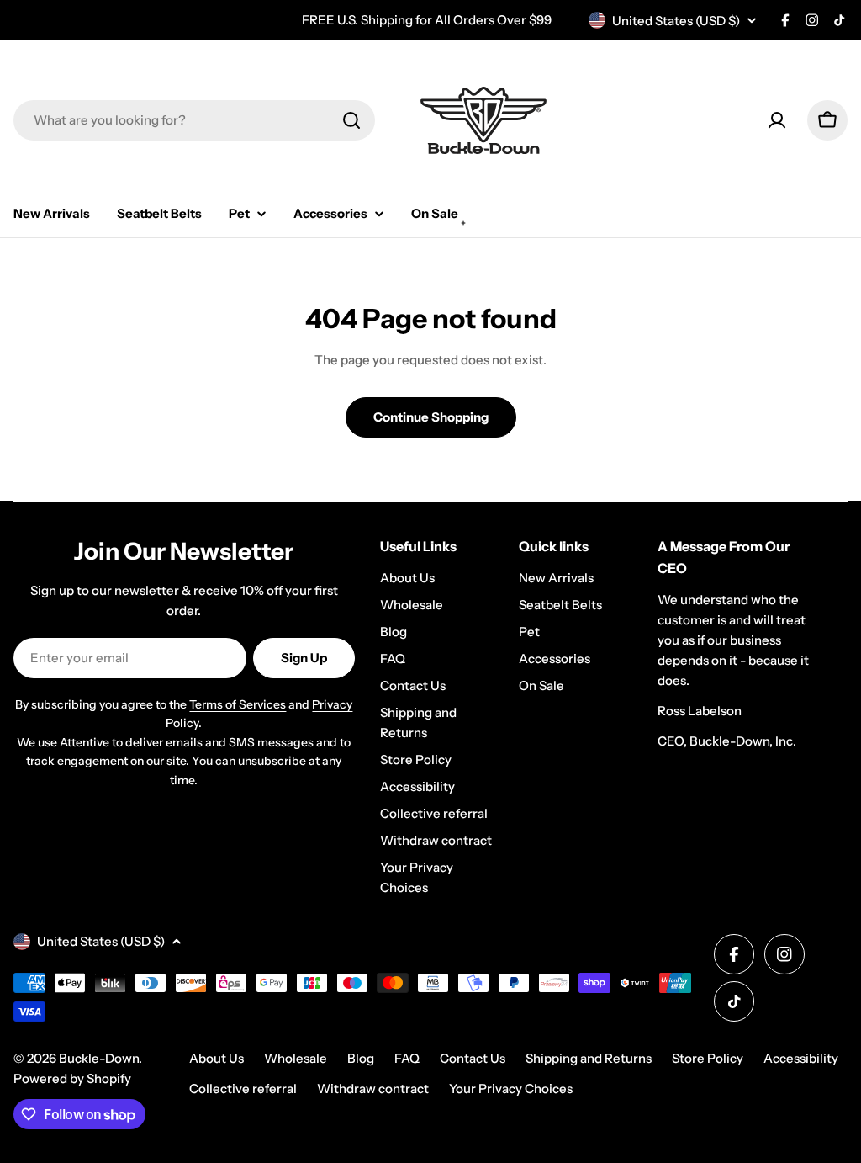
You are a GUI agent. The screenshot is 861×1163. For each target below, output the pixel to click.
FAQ (407, 1058)
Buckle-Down (99, 1058)
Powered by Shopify (72, 1078)
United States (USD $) (676, 21)
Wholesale (295, 1058)
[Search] (351, 120)
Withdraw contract (373, 1089)
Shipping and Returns (589, 1058)
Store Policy (707, 1058)
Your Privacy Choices (511, 1089)
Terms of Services (237, 704)
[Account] (777, 120)
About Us (216, 1058)
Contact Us (472, 1058)
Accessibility (800, 1058)
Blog (360, 1058)
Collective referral (243, 1089)
